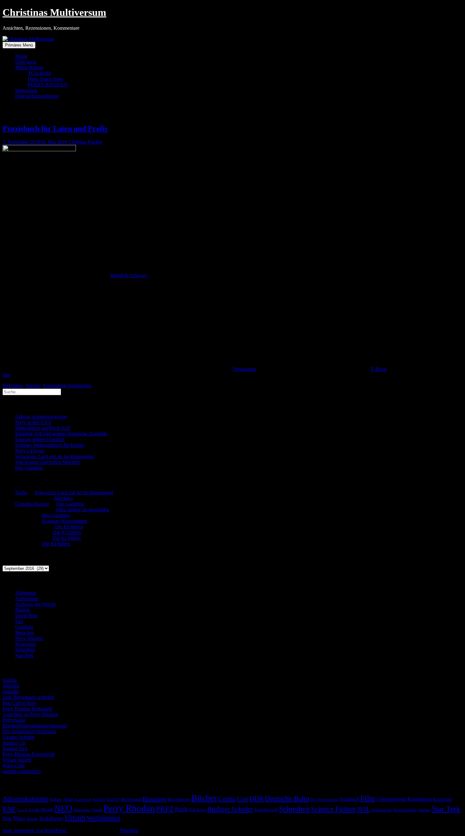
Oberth (97, 810)
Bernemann (131, 799)
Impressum (26, 90)
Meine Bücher (29, 67)
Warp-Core (14, 765)
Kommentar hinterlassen (67, 385)
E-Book (379, 369)
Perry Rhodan (29, 638)
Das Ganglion (29, 468)
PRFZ (165, 809)
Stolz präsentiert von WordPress (35, 830)
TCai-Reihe (39, 73)
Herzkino (63, 498)
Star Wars (14, 818)
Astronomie (27, 598)
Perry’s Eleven (29, 450)
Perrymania (14, 720)
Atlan (68, 799)
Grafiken (24, 627)
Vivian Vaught (17, 760)
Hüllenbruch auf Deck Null (42, 428)
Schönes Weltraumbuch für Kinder (49, 445)
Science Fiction (333, 809)
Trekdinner (51, 818)
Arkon (55, 799)
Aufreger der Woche (35, 604)
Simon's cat (14, 743)
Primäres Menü (19, 45)
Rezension (13, 385)
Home (21, 56)
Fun (19, 621)
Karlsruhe (442, 799)
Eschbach (349, 799)
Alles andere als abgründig (82, 509)
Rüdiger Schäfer (230, 809)
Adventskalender (25, 798)
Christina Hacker (85, 142)
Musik (47, 809)
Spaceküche (381, 810)
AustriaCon (83, 799)
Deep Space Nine (45, 79)
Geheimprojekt (391, 799)
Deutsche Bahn (287, 798)
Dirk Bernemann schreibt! (28, 697)
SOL (363, 809)
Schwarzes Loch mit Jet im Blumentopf (54, 456)
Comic (227, 798)
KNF (9, 809)
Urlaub (75, 818)
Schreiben (25, 649)
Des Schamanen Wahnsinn (29, 731)
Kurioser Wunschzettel (64, 521)
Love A (22, 810)
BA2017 (113, 799)
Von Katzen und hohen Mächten (47, 462)
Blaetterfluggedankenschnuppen (35, 725)
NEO (63, 808)
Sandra (9, 680)
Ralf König (197, 810)
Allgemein (25, 593)
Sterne (32, 818)
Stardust (424, 810)
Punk (181, 809)
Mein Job (24, 632)
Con (242, 798)
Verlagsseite (244, 369)
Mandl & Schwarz (128, 275)
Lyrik (34, 809)
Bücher (33, 385)
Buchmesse (179, 799)
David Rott (26, 615)
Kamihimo (419, 799)
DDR (257, 798)
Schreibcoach (266, 809)
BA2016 (99, 800)
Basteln (22, 610)
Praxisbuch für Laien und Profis (55, 128)
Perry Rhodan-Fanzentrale (29, 754)
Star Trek (24, 655)
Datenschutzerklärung (37, 96)
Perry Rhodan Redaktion (27, 708)
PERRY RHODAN (48, 84)
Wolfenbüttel (103, 817)
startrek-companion (22, 771)
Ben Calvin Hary (20, 703)
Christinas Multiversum (54, 12)
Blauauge (154, 798)
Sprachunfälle (405, 810)
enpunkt (11, 691)
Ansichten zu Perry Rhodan (30, 714)
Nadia (21, 492)
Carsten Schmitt (18, 737)
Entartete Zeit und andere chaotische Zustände (61, 433)
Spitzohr (11, 686)
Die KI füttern (69, 526)
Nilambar (129, 830)
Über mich (25, 62)
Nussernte (82, 810)
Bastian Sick (15, 748)
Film (367, 798)
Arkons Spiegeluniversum (41, 416)
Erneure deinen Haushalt (40, 439)
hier (6, 374)
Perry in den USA (33, 422)
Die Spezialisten (324, 799)
